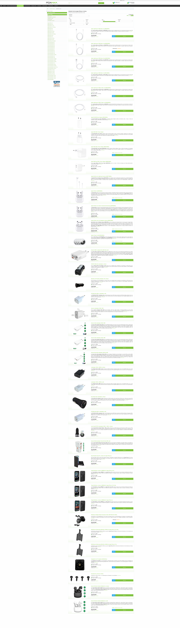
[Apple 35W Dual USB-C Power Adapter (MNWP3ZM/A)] (79, 167)
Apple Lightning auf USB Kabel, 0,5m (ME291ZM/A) (100, 58)
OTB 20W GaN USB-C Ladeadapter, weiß (98, 293)
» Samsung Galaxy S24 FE (51, 64)
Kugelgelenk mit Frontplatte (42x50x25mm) (99, 559)
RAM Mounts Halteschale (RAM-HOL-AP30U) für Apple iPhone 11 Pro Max (104, 529)
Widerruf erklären (93, 618)
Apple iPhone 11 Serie (58, 8)
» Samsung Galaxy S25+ (51, 57)
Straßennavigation (44, 5)
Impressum (122, 623)
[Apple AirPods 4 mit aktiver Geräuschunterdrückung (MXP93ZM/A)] (79, 211)
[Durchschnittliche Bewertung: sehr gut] (119, 48)
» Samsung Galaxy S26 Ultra (51, 54)
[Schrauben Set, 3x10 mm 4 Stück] (80, 578)
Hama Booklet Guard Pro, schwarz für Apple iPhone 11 (101, 455)
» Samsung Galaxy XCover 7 (51, 68)
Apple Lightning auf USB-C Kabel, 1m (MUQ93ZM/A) (100, 102)
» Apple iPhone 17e (50, 24)
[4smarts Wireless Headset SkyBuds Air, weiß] (79, 606)
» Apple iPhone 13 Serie (51, 71)
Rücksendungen (108, 621)
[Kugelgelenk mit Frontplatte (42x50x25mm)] (79, 564)
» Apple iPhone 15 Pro (50, 39)
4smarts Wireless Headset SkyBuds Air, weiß (99, 600)
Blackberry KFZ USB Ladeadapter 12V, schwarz (100, 278)
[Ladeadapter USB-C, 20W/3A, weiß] (79, 387)
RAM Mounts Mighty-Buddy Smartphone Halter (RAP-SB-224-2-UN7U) (104, 514)
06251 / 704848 (68, 621)
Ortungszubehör (50, 19)
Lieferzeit (107, 620)
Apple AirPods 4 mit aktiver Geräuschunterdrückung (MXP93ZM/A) (103, 205)
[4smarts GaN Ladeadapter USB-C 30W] (79, 343)
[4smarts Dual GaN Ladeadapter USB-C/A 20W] (79, 358)
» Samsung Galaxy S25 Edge (51, 58)
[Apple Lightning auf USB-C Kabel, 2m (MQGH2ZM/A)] (79, 93)
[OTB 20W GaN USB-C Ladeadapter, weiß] (79, 299)
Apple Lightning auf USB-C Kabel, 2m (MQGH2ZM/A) (101, 87)
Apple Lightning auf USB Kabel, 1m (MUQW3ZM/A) (100, 43)
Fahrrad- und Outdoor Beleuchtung (11, 5)
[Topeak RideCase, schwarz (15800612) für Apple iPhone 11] (79, 505)
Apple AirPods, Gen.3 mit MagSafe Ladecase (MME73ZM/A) (102, 220)
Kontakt (121, 622)
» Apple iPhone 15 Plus (50, 38)
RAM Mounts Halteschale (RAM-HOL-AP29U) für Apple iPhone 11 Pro (104, 544)
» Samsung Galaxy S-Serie (51, 76)
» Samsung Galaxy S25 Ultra (51, 61)
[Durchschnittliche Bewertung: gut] (118, 519)
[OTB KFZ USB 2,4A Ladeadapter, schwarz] (79, 269)
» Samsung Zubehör (50, 79)
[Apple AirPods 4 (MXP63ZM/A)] (80, 196)
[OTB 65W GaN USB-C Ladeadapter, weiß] (79, 417)
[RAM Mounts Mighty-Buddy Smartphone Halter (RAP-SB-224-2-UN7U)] (79, 520)
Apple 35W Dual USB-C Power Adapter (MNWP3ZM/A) (101, 161)
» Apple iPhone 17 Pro (50, 25)
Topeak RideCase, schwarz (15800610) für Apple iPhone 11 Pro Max (103, 485)
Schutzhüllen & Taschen (51, 20)
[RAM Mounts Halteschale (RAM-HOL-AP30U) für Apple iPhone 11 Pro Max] (79, 535)
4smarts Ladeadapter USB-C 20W (97, 308)
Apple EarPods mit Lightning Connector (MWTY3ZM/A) (101, 176)
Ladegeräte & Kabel (50, 18)
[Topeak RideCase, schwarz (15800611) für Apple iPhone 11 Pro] (79, 476)
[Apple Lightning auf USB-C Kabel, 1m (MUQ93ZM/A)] (79, 108)
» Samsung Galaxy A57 (51, 42)
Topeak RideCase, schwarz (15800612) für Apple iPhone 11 (102, 500)
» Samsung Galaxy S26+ (51, 53)
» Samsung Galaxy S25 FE (51, 60)
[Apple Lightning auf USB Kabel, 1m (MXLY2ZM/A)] (79, 78)
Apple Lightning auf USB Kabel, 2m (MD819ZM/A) (100, 28)
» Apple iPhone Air (50, 28)
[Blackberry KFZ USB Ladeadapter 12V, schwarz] (79, 284)
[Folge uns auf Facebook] (67, 624)
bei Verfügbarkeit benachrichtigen (117, 152)
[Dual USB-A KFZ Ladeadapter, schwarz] (79, 402)
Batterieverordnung (123, 618)
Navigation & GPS (34, 5)
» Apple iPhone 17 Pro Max (51, 27)
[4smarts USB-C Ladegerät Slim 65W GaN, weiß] (80, 255)
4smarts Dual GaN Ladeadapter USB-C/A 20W (99, 352)
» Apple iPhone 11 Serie (51, 12)
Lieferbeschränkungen (109, 619)
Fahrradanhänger (51, 5)
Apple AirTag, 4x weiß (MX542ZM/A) (97, 235)
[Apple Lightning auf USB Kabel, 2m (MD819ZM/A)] (79, 34)
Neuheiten (4, 5)
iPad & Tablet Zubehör (27, 5)
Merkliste (92, 619)
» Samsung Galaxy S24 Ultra (51, 65)
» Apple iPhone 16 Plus (50, 31)
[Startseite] (1, 6)
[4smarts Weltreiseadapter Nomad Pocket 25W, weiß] (79, 446)
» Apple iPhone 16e (50, 35)
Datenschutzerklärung (123, 621)
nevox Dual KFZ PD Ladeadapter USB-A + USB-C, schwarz (102, 426)
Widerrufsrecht (122, 620)
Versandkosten (96, 36)
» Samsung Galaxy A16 (51, 50)
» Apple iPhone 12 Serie (51, 72)
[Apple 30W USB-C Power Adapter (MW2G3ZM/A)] (79, 152)
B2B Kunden (122, 0)
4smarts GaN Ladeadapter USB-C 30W (98, 337)
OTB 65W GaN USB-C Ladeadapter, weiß (98, 411)
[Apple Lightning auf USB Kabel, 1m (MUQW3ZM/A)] (79, 49)
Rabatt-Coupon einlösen (94, 620)
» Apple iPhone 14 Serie (51, 69)
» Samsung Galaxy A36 (51, 46)
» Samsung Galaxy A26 (51, 47)
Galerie (129, 15)
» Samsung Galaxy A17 (51, 49)
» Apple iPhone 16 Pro (50, 32)
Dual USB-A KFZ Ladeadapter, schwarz (98, 396)
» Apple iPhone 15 (50, 36)
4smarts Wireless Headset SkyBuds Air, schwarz (100, 586)
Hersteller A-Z (56, 5)
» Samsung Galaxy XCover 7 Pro (52, 67)
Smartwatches (39, 5)
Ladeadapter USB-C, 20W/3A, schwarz (98, 367)
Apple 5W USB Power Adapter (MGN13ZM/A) (99, 117)
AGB (121, 619)
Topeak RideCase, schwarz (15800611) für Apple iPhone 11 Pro (102, 470)
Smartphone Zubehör (20, 5)
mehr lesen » (131, 31)
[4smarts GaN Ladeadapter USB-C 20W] (79, 328)
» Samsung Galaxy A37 (51, 43)
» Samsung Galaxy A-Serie (51, 75)
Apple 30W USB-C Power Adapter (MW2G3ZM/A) (100, 146)
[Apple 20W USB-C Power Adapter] (79, 137)
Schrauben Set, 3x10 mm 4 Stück (97, 573)
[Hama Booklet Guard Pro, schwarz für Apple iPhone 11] (79, 461)
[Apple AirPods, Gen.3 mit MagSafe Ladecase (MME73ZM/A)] (79, 226)
